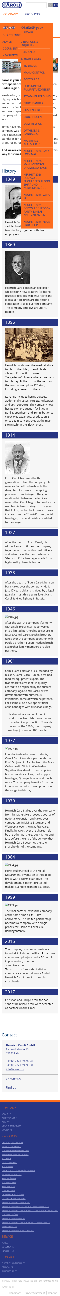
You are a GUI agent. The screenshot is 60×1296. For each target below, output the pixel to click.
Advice (7, 42)
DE (50, 5)
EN (56, 5)
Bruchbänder (33, 103)
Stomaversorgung (37, 96)
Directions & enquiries (29, 43)
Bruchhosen (33, 117)
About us (6, 1114)
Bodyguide (31, 79)
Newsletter (10, 55)
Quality (5, 1122)
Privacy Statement (35, 1292)
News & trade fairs (11, 1126)
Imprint (52, 1292)
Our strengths (10, 1118)
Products (32, 14)
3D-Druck (30, 66)
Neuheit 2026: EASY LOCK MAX (36, 152)
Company (10, 14)
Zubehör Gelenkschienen (15, 1150)
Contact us (13, 1079)
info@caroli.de (15, 1069)
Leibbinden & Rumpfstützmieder (37, 87)
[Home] (12, 4)
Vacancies (7, 1130)
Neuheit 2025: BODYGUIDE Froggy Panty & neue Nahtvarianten (37, 210)
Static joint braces (11, 1146)
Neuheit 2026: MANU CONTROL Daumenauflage (35, 164)
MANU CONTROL (34, 72)
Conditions (15, 1292)
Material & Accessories (32, 142)
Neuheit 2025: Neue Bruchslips (37, 223)
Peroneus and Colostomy (15, 1154)
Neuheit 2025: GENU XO (37, 196)
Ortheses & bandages (32, 132)
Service (9, 28)
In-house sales (30, 59)
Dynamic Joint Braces (12, 1142)
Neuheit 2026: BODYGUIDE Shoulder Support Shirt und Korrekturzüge (37, 181)
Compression (33, 124)
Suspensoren (33, 110)
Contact (27, 28)
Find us (11, 1087)
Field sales (28, 52)
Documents (10, 48)
